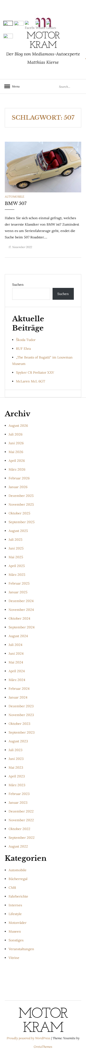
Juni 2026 (16, 443)
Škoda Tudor (26, 340)
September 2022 (22, 837)
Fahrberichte (18, 896)
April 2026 (17, 460)
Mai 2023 (16, 767)
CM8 (12, 887)
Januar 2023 (18, 802)
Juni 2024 (16, 653)
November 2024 (21, 610)
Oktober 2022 (19, 829)
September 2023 (22, 732)
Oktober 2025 (19, 513)
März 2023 (17, 785)
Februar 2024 (19, 688)
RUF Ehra (23, 348)
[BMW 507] (43, 167)
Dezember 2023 (21, 706)
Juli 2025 (15, 539)
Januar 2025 (18, 592)
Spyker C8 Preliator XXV (35, 372)
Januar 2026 (18, 487)
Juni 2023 (16, 759)
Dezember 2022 (21, 811)
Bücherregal (18, 879)
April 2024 (17, 671)
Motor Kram (42, 1021)
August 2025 (18, 531)
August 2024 (18, 636)
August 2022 (18, 846)
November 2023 (21, 715)
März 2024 (17, 680)
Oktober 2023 (19, 723)
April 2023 (17, 776)
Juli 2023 (15, 750)
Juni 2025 (16, 548)
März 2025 (17, 574)
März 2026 (17, 469)
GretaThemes (43, 1047)
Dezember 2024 (21, 601)
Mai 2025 (16, 557)
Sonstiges (16, 940)
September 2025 (22, 522)
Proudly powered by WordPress (29, 1038)
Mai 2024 (16, 662)
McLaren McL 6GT (30, 381)
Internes (15, 905)
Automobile (14, 196)
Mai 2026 (16, 452)
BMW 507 (16, 203)
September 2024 (22, 627)
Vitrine (14, 958)
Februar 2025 (19, 583)
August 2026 (18, 425)
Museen (15, 931)
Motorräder (18, 923)
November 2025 (21, 504)
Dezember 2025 (21, 496)
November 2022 (21, 820)
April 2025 (17, 566)
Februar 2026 (19, 478)
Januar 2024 (18, 697)
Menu (14, 86)
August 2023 (18, 741)
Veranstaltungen (21, 949)
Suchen (18, 284)
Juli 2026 (15, 434)
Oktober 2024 (19, 618)
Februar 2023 (19, 794)
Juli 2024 (15, 645)
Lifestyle (15, 914)
